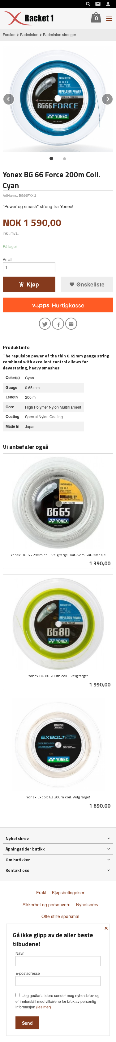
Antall (7, 259)
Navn (19, 953)
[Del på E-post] (71, 324)
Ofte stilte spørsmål (60, 916)
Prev (14, 98)
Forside (9, 34)
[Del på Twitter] (45, 324)
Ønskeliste (90, 284)
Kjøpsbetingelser (68, 892)
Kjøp (33, 284)
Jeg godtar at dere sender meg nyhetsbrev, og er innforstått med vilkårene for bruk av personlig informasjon (57, 1001)
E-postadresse (27, 973)
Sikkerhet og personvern (47, 904)
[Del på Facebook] (58, 324)
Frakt (41, 892)
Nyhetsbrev (87, 904)
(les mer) (43, 1006)
